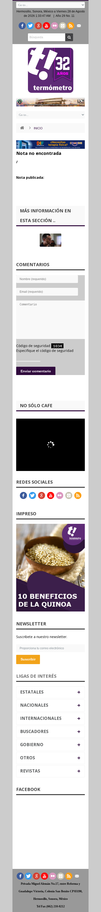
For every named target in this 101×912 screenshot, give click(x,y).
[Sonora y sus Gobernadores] (50, 240)
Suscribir (28, 659)
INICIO (38, 128)
